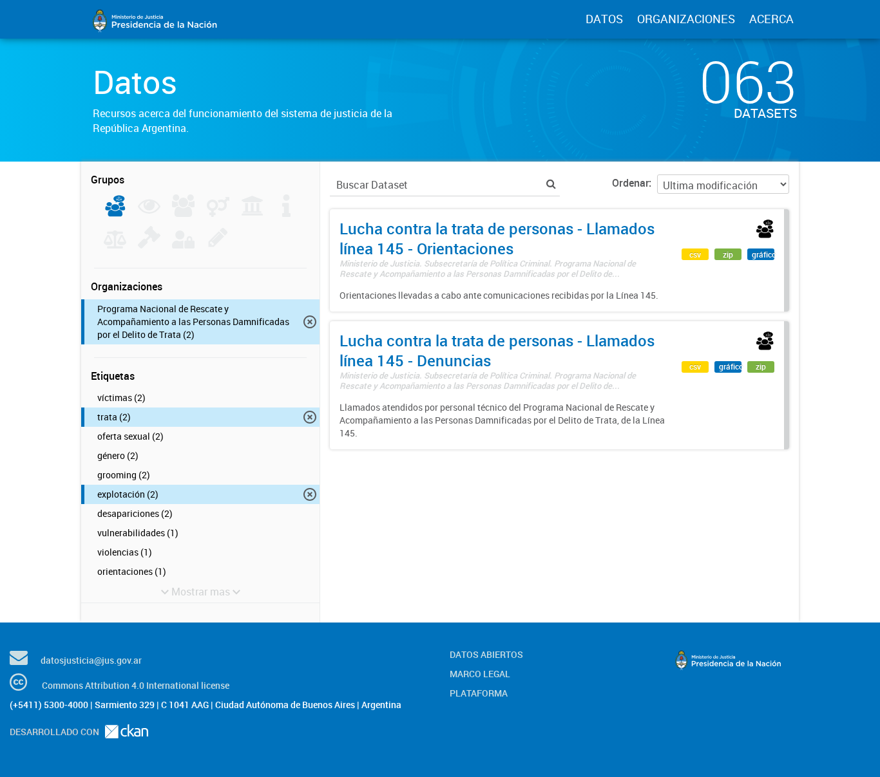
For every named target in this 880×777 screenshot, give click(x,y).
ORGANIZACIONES (686, 18)
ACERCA (771, 18)
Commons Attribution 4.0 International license (135, 685)
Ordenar (630, 182)
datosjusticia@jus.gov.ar (91, 660)
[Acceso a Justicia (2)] (115, 213)
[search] (551, 183)
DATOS (604, 18)
